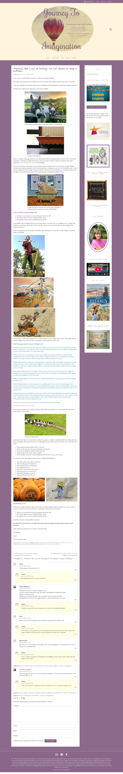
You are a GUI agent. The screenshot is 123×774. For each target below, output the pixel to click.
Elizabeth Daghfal (25, 669)
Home (48, 58)
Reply (75, 569)
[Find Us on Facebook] (61, 754)
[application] (98, 269)
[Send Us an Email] (56, 754)
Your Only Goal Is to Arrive (27, 162)
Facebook (109, 1)
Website (15, 735)
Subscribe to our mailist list (97, 107)
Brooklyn (56, 542)
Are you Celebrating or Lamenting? (97, 84)
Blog (63, 58)
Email (97, 1)
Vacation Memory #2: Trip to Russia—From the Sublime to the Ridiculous (64, 554)
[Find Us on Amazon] (66, 754)
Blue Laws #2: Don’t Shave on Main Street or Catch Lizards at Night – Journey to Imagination (45, 666)
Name (15, 726)
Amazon (103, 1)
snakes (28, 544)
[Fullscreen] (107, 274)
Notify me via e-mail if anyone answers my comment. (29, 741)
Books (67, 58)
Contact (74, 58)
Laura (32, 74)
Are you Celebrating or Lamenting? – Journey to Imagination (36, 695)
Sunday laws (43, 544)
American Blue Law (40, 542)
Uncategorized (24, 542)
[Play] (89, 274)
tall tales (51, 544)
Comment (16, 705)
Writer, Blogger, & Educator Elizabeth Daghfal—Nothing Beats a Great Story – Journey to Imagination (47, 693)
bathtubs (49, 542)
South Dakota (34, 544)
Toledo (57, 544)
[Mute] (105, 274)
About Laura (55, 58)
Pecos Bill (21, 544)
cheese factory (64, 542)
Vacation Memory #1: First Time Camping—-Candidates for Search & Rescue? (26, 554)
